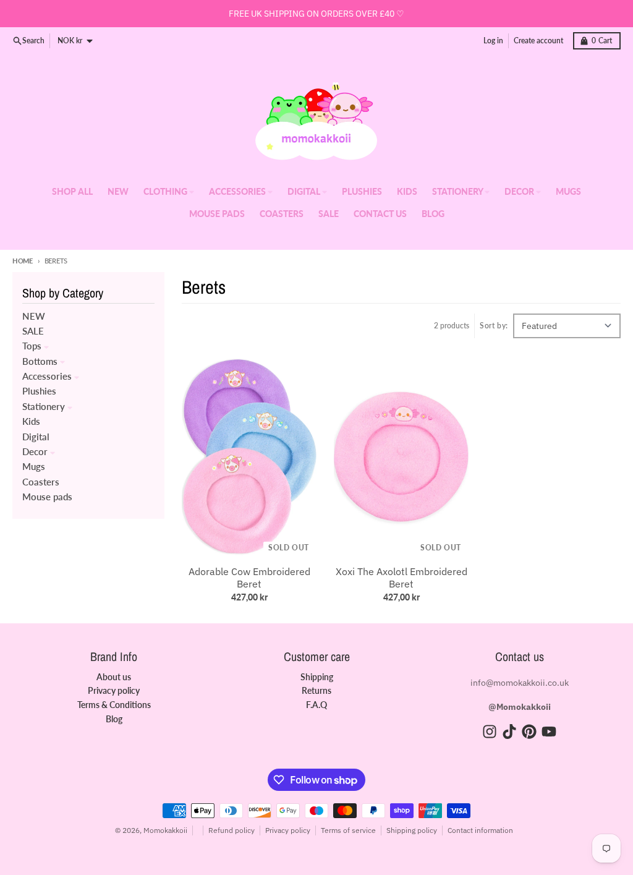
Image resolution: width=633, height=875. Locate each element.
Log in (493, 40)
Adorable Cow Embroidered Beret (249, 577)
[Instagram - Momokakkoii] (489, 731)
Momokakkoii (165, 830)
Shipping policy (411, 830)
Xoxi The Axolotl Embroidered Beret (401, 577)
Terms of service (348, 830)
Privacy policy (287, 830)
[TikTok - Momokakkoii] (509, 731)
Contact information (480, 830)
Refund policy (231, 830)
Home (22, 261)
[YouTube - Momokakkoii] (549, 731)
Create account (538, 40)
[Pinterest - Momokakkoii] (529, 731)
